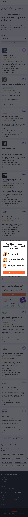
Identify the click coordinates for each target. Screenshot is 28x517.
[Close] (25, 243)
